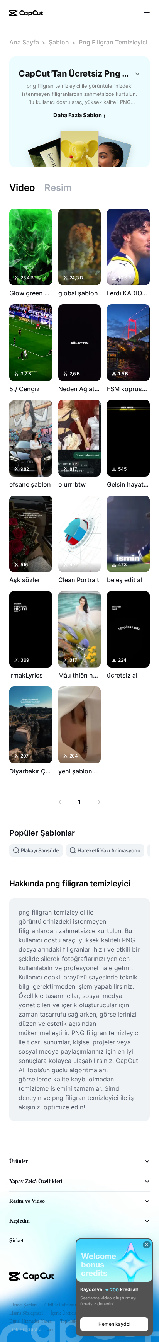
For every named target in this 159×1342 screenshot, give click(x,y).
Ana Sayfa (24, 42)
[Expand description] (137, 74)
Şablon (59, 42)
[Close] (147, 1244)
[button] (114, 1324)
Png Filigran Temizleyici (113, 42)
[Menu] (146, 12)
